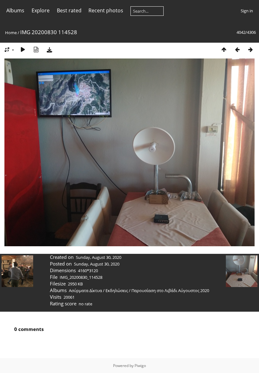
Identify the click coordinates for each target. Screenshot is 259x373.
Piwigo (140, 365)
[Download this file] (49, 49)
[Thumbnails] (224, 49)
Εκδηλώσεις (116, 290)
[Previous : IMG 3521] (237, 49)
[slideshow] (22, 49)
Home (11, 32)
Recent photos (105, 10)
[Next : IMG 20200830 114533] (250, 49)
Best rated (69, 10)
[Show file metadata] (36, 49)
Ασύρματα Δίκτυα (85, 290)
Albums (15, 10)
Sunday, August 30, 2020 (98, 257)
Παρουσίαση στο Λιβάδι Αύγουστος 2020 (170, 290)
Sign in (247, 11)
